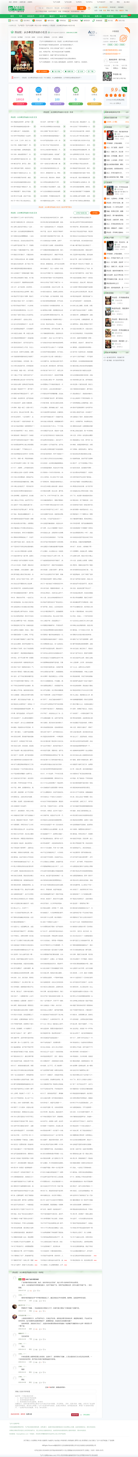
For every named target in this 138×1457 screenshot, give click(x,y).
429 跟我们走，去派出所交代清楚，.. (22, 797)
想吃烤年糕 (118, 333)
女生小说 (122, 20)
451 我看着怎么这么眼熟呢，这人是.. (52, 829)
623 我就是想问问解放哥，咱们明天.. (81, 1093)
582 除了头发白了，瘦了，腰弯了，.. (22, 1033)
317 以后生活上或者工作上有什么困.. (81, 621)
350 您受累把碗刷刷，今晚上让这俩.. (81, 671)
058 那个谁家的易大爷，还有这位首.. (22, 222)
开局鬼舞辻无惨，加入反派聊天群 (118, 279)
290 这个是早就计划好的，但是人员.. (81, 579)
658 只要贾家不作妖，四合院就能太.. (52, 1149)
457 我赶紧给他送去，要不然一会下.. (52, 838)
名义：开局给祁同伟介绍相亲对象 (118, 224)
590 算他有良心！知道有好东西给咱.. (81, 1042)
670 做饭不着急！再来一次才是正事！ (52, 1167)
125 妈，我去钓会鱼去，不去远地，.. (52, 324)
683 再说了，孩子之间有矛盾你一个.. (81, 1186)
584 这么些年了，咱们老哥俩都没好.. (81, 1033)
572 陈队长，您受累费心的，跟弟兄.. (81, 1014)
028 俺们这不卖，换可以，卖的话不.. (22, 163)
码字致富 (120, 189)
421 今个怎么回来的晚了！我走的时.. (52, 783)
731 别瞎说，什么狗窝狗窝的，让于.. (52, 1265)
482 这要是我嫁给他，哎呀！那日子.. (81, 875)
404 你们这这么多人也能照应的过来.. (81, 755)
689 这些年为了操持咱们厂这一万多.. (81, 1195)
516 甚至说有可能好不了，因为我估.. (22, 931)
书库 (20, 16)
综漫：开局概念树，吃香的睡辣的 (68, 11)
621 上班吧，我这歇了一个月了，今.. (22, 1093)
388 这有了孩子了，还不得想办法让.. (52, 732)
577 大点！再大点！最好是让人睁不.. (52, 1024)
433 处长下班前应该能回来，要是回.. (52, 801)
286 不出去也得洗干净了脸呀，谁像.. (52, 574)
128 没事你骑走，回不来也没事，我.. (52, 329)
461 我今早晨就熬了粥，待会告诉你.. (81, 843)
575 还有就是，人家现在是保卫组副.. (81, 1019)
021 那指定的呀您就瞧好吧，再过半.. (81, 150)
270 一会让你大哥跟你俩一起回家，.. (22, 551)
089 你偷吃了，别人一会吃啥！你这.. (52, 268)
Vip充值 (57, 1440)
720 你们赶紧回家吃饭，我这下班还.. (81, 1246)
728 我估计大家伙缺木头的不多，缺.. (52, 1260)
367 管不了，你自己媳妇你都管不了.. (52, 699)
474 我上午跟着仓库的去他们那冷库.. (22, 866)
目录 (81, 71)
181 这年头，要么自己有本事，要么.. (22, 412)
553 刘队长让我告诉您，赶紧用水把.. (52, 987)
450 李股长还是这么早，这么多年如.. (22, 829)
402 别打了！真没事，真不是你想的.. (22, 755)
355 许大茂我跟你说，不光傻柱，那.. (52, 681)
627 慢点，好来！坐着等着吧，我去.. (22, 1102)
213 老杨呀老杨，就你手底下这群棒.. (81, 458)
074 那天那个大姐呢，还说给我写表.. (52, 245)
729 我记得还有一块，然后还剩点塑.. (81, 1260)
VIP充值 (94, 213)
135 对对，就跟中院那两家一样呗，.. (81, 338)
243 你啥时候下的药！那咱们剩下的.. (81, 505)
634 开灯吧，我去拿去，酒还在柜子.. (52, 1112)
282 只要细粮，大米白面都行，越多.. (22, 570)
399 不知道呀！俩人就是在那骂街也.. (22, 750)
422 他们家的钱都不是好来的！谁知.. (81, 783)
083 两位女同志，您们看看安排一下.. (52, 259)
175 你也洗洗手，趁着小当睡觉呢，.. (22, 403)
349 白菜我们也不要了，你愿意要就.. (52, 671)
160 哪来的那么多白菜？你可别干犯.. (22, 380)
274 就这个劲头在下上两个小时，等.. (52, 556)
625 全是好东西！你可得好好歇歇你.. (52, 1098)
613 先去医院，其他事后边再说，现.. (52, 1079)
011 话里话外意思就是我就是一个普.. (51, 136)
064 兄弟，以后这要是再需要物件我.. (22, 231)
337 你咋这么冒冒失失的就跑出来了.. (52, 653)
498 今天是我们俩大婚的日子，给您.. (22, 903)
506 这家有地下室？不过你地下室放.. (81, 912)
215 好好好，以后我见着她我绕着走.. (52, 463)
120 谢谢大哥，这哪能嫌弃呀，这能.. (81, 315)
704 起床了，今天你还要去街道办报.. (81, 1218)
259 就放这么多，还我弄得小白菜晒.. (52, 532)
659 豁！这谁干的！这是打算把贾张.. (81, 1149)
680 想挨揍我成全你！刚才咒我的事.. (81, 1181)
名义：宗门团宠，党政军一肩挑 (117, 147)
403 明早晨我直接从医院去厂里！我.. (52, 755)
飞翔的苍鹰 (118, 300)
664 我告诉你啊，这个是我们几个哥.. (52, 1158)
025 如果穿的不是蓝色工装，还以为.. (22, 159)
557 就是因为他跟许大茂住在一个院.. (81, 991)
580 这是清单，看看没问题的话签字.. (52, 1028)
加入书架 (57, 71)
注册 (100, 10)
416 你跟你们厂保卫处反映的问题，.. (81, 773)
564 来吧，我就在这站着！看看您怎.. (22, 1005)
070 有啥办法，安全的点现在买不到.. (22, 240)
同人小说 (15, 20)
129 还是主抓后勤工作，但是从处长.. (81, 329)
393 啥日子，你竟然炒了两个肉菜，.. (22, 741)
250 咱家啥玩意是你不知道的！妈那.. (22, 519)
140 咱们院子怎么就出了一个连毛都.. (52, 347)
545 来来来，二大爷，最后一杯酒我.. (81, 973)
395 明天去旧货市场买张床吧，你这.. (81, 741)
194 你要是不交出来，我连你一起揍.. (52, 430)
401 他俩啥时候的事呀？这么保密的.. (81, 750)
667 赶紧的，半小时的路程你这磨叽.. (52, 1163)
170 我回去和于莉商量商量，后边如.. (52, 393)
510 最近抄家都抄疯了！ (18, 922)
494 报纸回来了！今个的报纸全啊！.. (81, 894)
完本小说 (86, 16)
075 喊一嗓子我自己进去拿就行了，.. (81, 245)
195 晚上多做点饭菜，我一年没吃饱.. (81, 430)
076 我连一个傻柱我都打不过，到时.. (22, 250)
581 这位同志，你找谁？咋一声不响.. (81, 1028)
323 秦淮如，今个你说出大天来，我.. (81, 630)
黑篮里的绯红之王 (113, 283)
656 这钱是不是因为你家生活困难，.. (81, 1144)
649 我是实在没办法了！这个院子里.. (52, 1135)
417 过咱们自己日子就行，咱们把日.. (22, 778)
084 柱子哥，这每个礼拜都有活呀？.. (81, 259)
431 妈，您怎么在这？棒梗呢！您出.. (81, 797)
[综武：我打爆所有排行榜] (107, 139)
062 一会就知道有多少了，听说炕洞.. (52, 227)
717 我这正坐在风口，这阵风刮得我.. (81, 1242)
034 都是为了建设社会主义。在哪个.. (22, 173)
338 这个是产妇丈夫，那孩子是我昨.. (81, 653)
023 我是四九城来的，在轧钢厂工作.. (51, 154)
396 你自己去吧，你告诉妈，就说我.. (22, 746)
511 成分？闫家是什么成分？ (49, 922)
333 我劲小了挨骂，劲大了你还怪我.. (22, 648)
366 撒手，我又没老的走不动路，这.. (22, 699)
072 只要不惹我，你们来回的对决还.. (81, 240)
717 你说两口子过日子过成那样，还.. (22, 1242)
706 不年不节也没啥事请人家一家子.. (52, 1223)
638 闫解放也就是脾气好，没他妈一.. (81, 1116)
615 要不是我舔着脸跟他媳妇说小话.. (22, 1084)
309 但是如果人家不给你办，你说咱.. (22, 611)
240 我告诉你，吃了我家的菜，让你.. (81, 500)
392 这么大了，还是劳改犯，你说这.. (81, 736)
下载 (126, 10)
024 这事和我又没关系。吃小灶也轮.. (81, 154)
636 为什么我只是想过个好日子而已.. (22, 1116)
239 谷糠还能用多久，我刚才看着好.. (52, 500)
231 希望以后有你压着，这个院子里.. (81, 486)
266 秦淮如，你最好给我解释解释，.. (81, 542)
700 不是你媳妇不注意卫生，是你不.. (52, 1214)
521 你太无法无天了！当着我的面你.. (81, 936)
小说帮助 (34, 1440)
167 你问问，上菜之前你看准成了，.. (52, 389)
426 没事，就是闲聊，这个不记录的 (22, 792)
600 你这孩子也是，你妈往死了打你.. (22, 1061)
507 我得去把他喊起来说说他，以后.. (22, 917)
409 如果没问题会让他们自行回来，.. (52, 764)
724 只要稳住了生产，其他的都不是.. (22, 1255)
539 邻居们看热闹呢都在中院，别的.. (81, 963)
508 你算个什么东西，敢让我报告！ (51, 917)
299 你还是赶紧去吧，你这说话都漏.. (81, 593)
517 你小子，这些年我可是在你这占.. (52, 931)
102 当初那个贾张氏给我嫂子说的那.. (81, 287)
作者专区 (110, 16)
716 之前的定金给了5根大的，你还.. (51, 1242)
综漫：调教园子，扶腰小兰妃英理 (118, 228)
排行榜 (41, 16)
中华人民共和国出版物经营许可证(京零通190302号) (74, 1455)
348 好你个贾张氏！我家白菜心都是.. (22, 671)
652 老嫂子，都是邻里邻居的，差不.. (52, 1140)
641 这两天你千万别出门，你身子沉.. (81, 1121)
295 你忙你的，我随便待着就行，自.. (52, 588)
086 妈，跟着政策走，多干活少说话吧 (52, 264)
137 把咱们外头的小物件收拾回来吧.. (52, 342)
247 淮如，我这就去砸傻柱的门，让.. (22, 514)
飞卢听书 (78, 2)
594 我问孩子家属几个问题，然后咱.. (22, 1052)
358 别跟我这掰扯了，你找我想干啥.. (52, 685)
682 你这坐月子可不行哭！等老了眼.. (52, 1186)
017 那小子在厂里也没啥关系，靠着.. (51, 145)
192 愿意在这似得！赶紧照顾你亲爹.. (81, 426)
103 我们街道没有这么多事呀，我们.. (22, 291)
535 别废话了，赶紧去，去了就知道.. (52, 959)
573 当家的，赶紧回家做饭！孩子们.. (22, 1019)
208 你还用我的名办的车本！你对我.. (22, 454)
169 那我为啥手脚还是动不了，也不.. (22, 393)
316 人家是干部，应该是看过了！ (51, 621)
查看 (127, 352)
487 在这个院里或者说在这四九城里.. (52, 885)
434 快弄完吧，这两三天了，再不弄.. (81, 801)
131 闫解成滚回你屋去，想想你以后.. (52, 333)
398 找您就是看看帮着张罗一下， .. (81, 746)
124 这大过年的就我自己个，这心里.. (22, 324)
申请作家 (113, 7)
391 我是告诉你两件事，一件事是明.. (52, 736)
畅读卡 (122, 10)
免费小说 (98, 16)
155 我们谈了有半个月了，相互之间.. (52, 370)
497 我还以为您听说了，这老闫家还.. (81, 899)
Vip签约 (50, 1440)
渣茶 (118, 245)
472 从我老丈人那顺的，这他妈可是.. (52, 861)
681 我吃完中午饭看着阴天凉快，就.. (22, 1186)
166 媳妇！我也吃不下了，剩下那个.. (22, 389)
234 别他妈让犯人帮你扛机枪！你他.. (81, 491)
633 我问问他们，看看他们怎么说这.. (22, 1112)
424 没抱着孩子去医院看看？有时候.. (52, 787)
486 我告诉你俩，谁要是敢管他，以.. (22, 885)
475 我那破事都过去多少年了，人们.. (52, 866)
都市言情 (51, 20)
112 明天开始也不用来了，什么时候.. (22, 305)
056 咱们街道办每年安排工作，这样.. (52, 217)
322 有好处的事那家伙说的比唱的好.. (52, 630)
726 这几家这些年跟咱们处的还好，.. (81, 1255)
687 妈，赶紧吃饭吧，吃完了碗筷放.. (22, 1195)
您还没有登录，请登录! (18, 1414)
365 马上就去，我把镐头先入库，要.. (81, 695)
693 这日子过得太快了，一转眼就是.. (22, 1204)
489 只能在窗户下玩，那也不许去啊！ (23, 889)
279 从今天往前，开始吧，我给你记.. (22, 565)
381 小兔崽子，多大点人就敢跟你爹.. (22, 722)
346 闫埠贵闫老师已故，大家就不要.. (52, 667)
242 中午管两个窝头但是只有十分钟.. (52, 505)
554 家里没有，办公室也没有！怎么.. (81, 987)
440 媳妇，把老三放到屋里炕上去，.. (81, 811)
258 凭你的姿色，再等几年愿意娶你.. (22, 532)
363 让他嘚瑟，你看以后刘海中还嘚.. (22, 695)
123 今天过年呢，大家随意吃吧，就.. (81, 319)
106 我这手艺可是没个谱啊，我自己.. (22, 296)
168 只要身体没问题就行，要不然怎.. (81, 389)
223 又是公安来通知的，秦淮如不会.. (22, 477)
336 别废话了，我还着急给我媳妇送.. (22, 653)
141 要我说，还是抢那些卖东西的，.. (81, 347)
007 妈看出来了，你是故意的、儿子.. (22, 131)
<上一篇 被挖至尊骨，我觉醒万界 (113, 357)
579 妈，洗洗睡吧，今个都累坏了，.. (22, 1028)
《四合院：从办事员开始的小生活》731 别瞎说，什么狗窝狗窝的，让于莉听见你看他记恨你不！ (51, 77)
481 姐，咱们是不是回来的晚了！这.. (52, 875)
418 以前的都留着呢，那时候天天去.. (52, 778)
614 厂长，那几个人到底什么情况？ (81, 1079)
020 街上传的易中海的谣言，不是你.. (51, 150)
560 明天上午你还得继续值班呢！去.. (81, 996)
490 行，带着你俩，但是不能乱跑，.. (52, 889)
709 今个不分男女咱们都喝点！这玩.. (52, 1228)
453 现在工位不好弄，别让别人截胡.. (22, 834)
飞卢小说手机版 (101, 1440)
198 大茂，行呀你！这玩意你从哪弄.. (81, 435)
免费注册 (22, 2)
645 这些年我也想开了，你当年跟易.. (22, 1130)
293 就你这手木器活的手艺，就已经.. (81, 583)
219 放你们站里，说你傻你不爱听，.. (81, 468)
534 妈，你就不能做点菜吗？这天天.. (22, 959)
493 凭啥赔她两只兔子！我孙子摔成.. (52, 894)
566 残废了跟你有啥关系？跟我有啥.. (81, 1005)
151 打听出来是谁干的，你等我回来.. (22, 366)
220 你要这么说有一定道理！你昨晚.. (22, 472)
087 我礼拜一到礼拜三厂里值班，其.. (81, 264)
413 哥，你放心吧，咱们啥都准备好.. (81, 769)
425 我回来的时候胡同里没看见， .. (81, 787)
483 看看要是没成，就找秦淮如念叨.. (22, 880)
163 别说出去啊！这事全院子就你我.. (22, 384)
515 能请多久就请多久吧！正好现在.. (81, 926)
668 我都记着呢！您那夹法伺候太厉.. (81, 1163)
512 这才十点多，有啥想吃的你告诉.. (81, 922)
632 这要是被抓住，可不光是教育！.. (81, 1107)
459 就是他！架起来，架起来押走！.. (22, 843)
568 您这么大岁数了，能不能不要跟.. (52, 1010)
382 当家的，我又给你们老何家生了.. (52, 722)
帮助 (118, 2)
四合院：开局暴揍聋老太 (121, 298)
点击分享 (94, 104)
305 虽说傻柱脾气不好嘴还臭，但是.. (81, 602)
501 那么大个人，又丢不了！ (20, 908)
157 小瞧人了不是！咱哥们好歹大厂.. (22, 375)
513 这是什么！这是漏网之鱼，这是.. (22, 926)
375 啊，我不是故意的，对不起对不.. (22, 713)
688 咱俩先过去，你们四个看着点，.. (52, 1195)
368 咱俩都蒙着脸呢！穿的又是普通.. (81, 699)
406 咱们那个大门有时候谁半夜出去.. (52, 760)
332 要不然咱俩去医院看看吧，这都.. (81, 644)
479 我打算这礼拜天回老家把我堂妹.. (81, 871)
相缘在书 (21, 1333)
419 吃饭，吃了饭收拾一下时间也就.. (81, 778)
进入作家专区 (103, 7)
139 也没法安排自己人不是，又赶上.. (22, 347)
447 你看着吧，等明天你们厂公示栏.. (22, 824)
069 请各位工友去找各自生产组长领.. (81, 236)
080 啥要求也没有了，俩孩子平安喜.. (52, 254)
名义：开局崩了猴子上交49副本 (117, 258)
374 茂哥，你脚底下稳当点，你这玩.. (81, 709)
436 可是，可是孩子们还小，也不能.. (52, 806)
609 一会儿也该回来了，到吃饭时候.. (22, 1075)
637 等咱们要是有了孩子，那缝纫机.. (52, 1116)
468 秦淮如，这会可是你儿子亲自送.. (22, 857)
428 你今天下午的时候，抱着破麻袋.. (81, 792)
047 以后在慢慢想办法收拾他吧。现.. (51, 191)
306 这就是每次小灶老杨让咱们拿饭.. (22, 607)
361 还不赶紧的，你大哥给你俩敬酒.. (52, 690)
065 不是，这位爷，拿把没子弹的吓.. (52, 231)
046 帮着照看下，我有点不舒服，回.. (22, 191)
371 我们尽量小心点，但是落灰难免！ (82, 704)
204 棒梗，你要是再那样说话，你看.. (81, 444)
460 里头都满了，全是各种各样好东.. (52, 843)
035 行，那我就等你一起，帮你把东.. (51, 173)
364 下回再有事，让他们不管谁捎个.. (52, 695)
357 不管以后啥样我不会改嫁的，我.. (22, 685)
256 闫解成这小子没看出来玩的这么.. (22, 528)
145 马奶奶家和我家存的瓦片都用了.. (22, 356)
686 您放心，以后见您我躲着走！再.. (81, 1191)
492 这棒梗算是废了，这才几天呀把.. (22, 894)
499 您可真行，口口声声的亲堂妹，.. (52, 903)
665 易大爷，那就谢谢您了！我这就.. (81, 1158)
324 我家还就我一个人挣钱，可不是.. (22, 634)
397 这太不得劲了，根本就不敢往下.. (52, 746)
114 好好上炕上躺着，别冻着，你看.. (81, 305)
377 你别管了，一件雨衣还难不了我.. (81, 713)
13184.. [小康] (112, 122)
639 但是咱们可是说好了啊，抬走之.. (22, 1121)
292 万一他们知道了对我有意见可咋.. (52, 583)
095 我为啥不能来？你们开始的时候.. (52, 278)
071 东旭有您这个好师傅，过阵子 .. (51, 240)
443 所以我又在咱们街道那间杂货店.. (81, 815)
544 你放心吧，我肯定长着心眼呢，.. (52, 973)
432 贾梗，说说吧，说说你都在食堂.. (22, 801)
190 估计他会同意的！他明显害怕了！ (23, 426)
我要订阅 (70, 71)
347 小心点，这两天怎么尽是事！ (80, 667)
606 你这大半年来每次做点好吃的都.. (22, 1070)
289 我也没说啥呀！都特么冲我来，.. (52, 579)
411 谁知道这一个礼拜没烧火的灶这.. (22, 769)
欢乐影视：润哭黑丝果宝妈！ (116, 168)
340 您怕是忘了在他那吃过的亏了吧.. (52, 658)
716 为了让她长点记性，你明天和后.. (81, 1237)
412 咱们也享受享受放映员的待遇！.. (52, 769)
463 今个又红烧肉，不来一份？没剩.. (52, 848)
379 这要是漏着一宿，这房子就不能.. (52, 718)
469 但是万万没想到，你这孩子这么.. (52, 857)
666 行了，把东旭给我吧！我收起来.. (22, 1163)
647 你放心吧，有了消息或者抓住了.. (81, 1130)
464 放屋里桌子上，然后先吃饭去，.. (81, 848)
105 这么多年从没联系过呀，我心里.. (81, 291)
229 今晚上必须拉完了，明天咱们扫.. (22, 486)
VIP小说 (75, 16)
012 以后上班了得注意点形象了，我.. (81, 136)
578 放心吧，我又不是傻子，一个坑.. (81, 1024)
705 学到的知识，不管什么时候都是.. (22, 1223)
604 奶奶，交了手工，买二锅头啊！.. (52, 1065)
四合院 (110, 44)
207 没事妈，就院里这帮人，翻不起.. (81, 449)
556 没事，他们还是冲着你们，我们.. (52, 991)
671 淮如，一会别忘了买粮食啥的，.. (81, 1167)
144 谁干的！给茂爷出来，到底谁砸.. (81, 352)
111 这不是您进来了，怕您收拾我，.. (81, 301)
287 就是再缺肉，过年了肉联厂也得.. (81, 574)
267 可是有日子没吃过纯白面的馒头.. (22, 546)
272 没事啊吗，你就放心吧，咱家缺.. (81, 551)
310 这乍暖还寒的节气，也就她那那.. (52, 611)
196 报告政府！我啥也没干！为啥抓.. (22, 435)
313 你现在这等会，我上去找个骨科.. (52, 616)
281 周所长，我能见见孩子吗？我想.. (81, 565)
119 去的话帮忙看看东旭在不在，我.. (52, 315)
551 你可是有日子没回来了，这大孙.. (81, 982)
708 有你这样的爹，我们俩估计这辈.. (22, 1228)
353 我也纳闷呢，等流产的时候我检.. (81, 676)
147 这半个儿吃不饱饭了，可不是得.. (81, 356)
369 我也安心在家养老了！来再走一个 (23, 704)
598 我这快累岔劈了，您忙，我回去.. (52, 1056)
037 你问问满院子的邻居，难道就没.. (22, 177)
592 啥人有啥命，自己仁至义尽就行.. (52, 1047)
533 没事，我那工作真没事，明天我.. (81, 954)
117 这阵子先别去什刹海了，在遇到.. (81, 310)
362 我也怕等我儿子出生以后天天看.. (81, 690)
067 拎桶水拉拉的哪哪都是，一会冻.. (22, 236)
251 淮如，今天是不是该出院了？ (51, 519)
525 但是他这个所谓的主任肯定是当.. (22, 945)
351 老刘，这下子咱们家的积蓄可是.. (22, 676)
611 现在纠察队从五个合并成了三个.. (81, 1075)
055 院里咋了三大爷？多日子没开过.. (22, 217)
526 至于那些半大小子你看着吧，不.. (52, 945)
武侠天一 (118, 311)
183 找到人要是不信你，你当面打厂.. (81, 412)
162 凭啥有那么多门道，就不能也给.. (81, 380)
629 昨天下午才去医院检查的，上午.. (81, 1102)
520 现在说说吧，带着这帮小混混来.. (52, 936)
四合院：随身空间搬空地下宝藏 (117, 271)
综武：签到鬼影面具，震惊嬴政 (117, 287)
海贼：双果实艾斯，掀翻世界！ (117, 211)
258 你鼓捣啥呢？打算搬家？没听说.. (81, 528)
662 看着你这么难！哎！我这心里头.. (81, 1153)
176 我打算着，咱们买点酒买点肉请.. (52, 403)
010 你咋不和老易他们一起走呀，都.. (22, 136)
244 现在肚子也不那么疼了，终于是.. (22, 509)
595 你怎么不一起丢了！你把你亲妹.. (52, 1052)
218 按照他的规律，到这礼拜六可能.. (52, 468)
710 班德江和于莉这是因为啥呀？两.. (81, 1228)
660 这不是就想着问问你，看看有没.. (22, 1153)
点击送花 (19, 104)
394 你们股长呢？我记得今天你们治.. (52, 741)
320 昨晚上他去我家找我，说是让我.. (81, 625)
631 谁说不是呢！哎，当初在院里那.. (52, 1107)
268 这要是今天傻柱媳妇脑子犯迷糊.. (52, 546)
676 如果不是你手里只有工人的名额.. (52, 1177)
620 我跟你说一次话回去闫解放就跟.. (81, 1089)
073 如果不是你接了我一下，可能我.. (22, 245)
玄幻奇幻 (27, 20)
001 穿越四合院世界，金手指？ (21, 122)
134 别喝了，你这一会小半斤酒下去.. (52, 338)
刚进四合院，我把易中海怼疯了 (124, 308)
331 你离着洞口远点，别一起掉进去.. (52, 644)
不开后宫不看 (22, 1315)
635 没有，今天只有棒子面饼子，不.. (81, 1112)
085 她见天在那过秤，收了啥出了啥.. (22, 264)
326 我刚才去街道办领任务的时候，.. (81, 634)
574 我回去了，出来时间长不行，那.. (52, 1019)
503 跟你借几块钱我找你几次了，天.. (81, 908)
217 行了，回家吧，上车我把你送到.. (22, 468)
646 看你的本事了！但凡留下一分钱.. (52, 1130)
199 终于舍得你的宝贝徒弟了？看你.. (22, 440)
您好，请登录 (13, 2)
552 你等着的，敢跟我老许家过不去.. (22, 987)
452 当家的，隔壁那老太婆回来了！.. (81, 829)
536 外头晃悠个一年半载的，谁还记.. (81, 959)
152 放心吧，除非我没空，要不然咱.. (52, 366)
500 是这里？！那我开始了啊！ (80, 903)
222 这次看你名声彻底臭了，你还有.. (81, 472)
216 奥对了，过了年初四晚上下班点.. (81, 463)
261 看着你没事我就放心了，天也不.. (22, 537)
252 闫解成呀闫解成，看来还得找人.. (81, 519)
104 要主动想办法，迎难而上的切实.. (52, 291)
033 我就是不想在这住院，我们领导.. (81, 168)
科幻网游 (75, 20)
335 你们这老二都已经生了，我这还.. (81, 648)
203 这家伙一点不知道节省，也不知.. (52, 444)
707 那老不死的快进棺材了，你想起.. (81, 1223)
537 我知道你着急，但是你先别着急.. (22, 963)
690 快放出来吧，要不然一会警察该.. (22, 1200)
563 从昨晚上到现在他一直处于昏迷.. (81, 1001)
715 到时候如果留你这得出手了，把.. (52, 1237)
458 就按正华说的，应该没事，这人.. (81, 838)
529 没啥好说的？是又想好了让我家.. (52, 950)
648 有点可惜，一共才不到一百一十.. (22, 1135)
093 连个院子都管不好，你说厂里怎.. (81, 273)
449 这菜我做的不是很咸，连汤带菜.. (81, 824)
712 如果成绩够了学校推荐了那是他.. (52, 1232)
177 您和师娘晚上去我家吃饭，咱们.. (81, 403)
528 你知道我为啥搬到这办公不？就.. (22, 950)
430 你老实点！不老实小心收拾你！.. (52, 797)
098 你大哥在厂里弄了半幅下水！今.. (52, 282)
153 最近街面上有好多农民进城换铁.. (81, 366)
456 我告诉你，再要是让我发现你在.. (22, 838)
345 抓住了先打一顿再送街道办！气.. (22, 667)
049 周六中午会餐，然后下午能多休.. (22, 196)
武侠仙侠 (39, 20)
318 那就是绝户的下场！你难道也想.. (22, 625)
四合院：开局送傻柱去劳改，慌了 (125, 330)
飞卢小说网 (56, 2)
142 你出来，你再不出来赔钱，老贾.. (22, 352)
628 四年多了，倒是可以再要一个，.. (52, 1102)
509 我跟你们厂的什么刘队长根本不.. (81, 917)
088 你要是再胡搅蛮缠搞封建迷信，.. (22, 268)
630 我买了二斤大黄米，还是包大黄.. (22, 1107)
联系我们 (85, 1440)
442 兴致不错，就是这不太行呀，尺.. (52, 815)
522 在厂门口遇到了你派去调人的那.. (22, 940)
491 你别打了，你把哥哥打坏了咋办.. (81, 889)
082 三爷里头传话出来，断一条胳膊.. (22, 259)
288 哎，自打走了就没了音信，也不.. (22, 579)
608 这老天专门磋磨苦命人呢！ (80, 1070)
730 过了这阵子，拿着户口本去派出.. (22, 1265)
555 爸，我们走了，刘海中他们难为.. (22, 991)
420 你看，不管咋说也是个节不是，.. (22, 783)
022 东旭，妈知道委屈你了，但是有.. (22, 154)
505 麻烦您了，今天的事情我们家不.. (52, 912)
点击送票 (38, 104)
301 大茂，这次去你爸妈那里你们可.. (52, 597)
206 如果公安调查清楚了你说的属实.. (52, 449)
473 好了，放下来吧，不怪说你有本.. (81, 861)
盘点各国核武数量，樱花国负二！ (118, 164)
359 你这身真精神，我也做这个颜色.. (81, 685)
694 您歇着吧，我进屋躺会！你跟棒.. (52, 1204)
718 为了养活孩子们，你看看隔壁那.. (22, 1246)
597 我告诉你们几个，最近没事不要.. (22, 1056)
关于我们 (27, 1440)
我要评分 (92, 35)
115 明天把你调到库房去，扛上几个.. (22, 310)
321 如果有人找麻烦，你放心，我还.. (22, 630)
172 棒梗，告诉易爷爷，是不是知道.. (22, 398)
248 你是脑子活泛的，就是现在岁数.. (52, 514)
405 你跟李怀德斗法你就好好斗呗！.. (22, 760)
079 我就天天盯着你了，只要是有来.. (22, 254)
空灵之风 (118, 344)
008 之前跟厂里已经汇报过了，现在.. (51, 131)
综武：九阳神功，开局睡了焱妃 (117, 198)
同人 (117, 10)
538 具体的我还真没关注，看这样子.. (52, 963)
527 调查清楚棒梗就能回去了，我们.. (81, 945)
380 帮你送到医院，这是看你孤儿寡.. (81, 718)
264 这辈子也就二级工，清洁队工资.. (22, 542)
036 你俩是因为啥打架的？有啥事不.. (81, 173)
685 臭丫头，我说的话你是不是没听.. (52, 1191)
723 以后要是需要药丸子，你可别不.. (81, 1251)
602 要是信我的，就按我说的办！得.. (81, 1061)
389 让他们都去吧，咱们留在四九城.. (81, 732)
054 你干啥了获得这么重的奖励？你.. (81, 200)
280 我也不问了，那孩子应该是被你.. (52, 565)
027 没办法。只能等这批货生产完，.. (81, 159)
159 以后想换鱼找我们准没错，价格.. (81, 375)
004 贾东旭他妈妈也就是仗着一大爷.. (22, 126)
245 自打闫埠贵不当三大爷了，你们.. (52, 509)
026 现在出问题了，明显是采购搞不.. (51, 159)
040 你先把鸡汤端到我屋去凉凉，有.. (22, 182)
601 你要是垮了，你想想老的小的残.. (52, 1061)
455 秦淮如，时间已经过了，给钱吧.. (81, 834)
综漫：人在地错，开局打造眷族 (117, 160)
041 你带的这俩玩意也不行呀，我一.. (51, 182)
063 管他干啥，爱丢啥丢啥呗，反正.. (81, 227)
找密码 (30, 2)
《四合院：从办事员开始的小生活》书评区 (27, 1272)
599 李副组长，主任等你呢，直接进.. (81, 1056)
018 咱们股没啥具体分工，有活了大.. (81, 145)
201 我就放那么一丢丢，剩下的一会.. (81, 440)
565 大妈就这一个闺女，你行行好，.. (52, 1005)
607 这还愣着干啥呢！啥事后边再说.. (52, 1070)
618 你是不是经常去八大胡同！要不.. (22, 1089)
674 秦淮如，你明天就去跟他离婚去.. (81, 1172)
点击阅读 (44, 71)
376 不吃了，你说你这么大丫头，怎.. (52, 713)
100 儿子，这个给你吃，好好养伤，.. (22, 287)
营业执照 (95, 1455)
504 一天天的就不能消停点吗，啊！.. (22, 912)
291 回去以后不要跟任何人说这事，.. (22, 583)
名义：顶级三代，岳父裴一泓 (116, 152)
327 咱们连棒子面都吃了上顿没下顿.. (22, 639)
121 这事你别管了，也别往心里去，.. (22, 319)
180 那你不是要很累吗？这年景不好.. (81, 407)
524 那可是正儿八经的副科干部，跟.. (81, 940)
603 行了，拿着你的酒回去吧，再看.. (22, 1065)
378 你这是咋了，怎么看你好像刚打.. (22, 718)
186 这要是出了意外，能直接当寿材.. (81, 417)
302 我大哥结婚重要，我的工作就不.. (81, 597)
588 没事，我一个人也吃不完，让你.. (22, 1042)
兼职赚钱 (124, 16)
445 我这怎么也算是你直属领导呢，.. (52, 820)
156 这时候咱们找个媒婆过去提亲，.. (81, 370)
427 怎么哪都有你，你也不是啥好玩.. (52, 792)
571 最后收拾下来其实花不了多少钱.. (52, 1014)
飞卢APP (88, 2)
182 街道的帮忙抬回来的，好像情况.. (52, 412)
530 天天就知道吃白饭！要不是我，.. (81, 950)
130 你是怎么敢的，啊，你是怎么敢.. (22, 333)
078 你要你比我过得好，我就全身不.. (81, 250)
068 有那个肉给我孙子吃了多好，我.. (52, 236)
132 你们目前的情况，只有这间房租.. (81, 333)
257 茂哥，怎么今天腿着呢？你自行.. (52, 528)
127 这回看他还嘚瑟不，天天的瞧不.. (22, 329)
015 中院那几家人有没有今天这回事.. (81, 140)
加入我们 (127, 2)
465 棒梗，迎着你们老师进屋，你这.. (22, 852)
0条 (36, 1301)
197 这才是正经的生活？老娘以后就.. (52, 435)
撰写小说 (78, 1440)
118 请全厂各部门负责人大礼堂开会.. (22, 315)
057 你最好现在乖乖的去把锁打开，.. (81, 217)
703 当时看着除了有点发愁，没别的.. (52, 1218)
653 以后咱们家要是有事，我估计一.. (81, 1140)
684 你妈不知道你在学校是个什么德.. (22, 1191)
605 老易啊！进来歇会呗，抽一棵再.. (81, 1065)
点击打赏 (57, 104)
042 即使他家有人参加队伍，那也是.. (81, 182)
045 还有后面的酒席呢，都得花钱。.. (81, 187)
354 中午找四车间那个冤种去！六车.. (22, 681)
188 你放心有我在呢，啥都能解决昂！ (52, 421)
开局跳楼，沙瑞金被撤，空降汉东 (118, 143)
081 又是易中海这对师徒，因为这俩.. (81, 254)
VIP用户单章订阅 (81, 213)
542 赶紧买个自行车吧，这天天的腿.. (81, 968)
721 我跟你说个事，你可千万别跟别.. (22, 1251)
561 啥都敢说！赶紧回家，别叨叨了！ (23, 1001)
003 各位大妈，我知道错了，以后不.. (81, 122)
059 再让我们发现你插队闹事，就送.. (52, 222)
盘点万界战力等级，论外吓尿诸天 (46, 11)
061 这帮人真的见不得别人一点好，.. (22, 227)
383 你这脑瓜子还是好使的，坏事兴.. (81, 722)
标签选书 (30, 16)
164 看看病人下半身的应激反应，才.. (52, 384)
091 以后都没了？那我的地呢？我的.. (22, 273)
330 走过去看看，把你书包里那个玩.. (22, 644)
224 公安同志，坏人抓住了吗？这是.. (52, 477)
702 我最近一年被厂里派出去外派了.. (22, 1218)
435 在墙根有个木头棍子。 (19, 806)
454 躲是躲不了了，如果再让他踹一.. (52, 834)
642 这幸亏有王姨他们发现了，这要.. (22, 1126)
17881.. (20, 1343)
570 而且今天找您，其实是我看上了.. (22, 1014)
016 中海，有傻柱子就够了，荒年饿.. (22, 145)
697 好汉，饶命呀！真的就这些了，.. (52, 1209)
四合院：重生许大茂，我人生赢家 (125, 319)
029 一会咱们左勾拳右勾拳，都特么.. (51, 163)
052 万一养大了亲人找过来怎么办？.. (22, 200)
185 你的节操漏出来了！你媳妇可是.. (52, 417)
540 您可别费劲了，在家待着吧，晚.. (22, 968)
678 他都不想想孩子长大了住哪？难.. (22, 1181)
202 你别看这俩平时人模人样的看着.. (22, 444)
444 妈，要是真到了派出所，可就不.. (22, 820)
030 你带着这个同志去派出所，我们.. (81, 163)
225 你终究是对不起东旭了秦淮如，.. (81, 477)
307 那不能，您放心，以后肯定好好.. (52, 607)
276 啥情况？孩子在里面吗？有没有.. (22, 560)
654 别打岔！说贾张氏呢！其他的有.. (22, 1144)
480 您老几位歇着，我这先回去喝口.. (22, 875)
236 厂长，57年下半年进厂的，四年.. (52, 495)
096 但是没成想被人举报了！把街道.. (81, 278)
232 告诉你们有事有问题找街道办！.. (22, 491)
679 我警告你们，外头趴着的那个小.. (52, 1181)
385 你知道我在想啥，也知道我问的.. (52, 727)
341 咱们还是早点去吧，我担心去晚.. (81, 658)
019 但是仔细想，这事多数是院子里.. (22, 150)
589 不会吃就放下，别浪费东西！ (51, 1042)
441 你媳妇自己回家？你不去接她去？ (23, 815)
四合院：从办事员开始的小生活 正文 (24, 117)
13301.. (20, 1295)
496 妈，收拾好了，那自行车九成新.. (52, 899)
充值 (104, 10)
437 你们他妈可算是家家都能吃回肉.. (81, 806)
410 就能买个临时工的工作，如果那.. (81, 764)
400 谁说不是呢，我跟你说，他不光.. (52, 750)
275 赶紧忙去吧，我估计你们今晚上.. (81, 556)
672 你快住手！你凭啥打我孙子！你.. (22, 1172)
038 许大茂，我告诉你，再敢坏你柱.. (51, 177)
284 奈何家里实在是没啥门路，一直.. (81, 570)
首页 (12, 16)
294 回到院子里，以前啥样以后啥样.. (22, 588)
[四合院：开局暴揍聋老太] (108, 304)
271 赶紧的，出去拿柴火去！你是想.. (52, 551)
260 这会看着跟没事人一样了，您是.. (81, 532)
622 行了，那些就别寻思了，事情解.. (52, 1093)
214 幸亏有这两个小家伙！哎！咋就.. (22, 463)
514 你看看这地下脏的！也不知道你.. (52, 926)
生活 (116, 44)
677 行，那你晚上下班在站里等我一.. (81, 1177)
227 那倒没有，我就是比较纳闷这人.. (52, 481)
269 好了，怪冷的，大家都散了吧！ (81, 546)
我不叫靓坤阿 (54, 32)
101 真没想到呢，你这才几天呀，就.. (52, 287)
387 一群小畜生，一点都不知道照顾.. (22, 732)
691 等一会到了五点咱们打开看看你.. (52, 1200)
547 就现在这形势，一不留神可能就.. (52, 977)
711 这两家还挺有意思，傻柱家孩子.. (22, 1232)
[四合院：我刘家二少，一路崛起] (108, 348)
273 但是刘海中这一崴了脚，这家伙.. (22, 556)
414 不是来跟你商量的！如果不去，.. (22, 773)
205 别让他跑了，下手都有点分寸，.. (22, 449)
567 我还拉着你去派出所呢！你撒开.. (22, 1010)
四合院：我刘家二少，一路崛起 (124, 341)
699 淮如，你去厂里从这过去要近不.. (22, 1214)
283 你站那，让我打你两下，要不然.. (52, 570)
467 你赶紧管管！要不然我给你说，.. (81, 852)
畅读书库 (63, 16)
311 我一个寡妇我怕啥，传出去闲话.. (81, 611)
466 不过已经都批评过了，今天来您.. (52, 852)
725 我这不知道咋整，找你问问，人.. (52, 1255)
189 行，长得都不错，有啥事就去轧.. (81, 421)
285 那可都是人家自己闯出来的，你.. (22, 574)
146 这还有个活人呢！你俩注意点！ (51, 356)
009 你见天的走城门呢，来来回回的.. (81, 131)
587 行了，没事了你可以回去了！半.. (81, 1038)
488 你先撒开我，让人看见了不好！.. (81, 885)
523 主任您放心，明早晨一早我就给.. (52, 940)
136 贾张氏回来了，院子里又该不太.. (22, 342)
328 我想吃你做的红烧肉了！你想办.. (52, 639)
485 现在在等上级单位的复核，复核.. (81, 880)
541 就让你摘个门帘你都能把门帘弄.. (52, 968)
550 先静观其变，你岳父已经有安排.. (52, 982)
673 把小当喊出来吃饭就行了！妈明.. (52, 1172)
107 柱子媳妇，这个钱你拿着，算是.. (52, 296)
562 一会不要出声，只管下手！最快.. (52, 1001)
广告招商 (111, 1440)
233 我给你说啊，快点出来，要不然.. (52, 491)
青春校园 (99, 20)
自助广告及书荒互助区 (29, 1279)
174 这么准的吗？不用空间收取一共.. (81, 398)
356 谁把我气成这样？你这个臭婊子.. (81, 681)
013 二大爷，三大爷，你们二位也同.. (22, 140)
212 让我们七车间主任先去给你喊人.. (52, 458)
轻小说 (110, 20)
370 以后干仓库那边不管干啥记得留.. (52, 704)
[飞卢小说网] (17, 11)
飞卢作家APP (101, 2)
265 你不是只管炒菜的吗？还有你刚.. (52, 542)
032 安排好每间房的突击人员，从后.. (51, 168)
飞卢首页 (21, 25)
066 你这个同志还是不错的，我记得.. (81, 231)
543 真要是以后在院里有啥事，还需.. (22, 973)
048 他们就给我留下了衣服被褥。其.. (81, 191)
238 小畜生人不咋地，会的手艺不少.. (22, 500)
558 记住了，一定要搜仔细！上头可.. (22, 996)
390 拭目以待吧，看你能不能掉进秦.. (22, 736)
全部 (127, 112)
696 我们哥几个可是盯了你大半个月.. (22, 1209)
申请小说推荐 (42, 1440)
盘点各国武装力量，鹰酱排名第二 (118, 177)
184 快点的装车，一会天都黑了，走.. (22, 417)
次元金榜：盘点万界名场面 (116, 275)
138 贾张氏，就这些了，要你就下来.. (81, 342)
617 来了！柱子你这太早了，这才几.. (81, 1084)
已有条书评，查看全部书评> (55, 1387)
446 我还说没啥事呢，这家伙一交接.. (81, 820)
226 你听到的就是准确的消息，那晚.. (22, 481)
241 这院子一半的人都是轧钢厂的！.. (22, 505)
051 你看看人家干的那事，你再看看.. (81, 196)
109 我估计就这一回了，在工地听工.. (22, 301)
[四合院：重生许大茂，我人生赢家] (108, 326)
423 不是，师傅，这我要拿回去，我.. (22, 787)
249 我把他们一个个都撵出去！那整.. (81, 514)
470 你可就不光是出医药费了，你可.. (81, 857)
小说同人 (120, 303)
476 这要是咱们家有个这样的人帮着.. (81, 866)
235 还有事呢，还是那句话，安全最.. (22, 495)
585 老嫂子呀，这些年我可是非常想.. (22, 1038)
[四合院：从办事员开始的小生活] (22, 72)
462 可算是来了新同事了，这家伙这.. (22, 848)
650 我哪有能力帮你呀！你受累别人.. (81, 1135)
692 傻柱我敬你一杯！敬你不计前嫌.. (81, 1200)
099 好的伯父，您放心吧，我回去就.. (81, 282)
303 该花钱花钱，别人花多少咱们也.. (22, 602)
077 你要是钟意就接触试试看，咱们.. (52, 250)
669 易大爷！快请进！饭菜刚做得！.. (22, 1167)
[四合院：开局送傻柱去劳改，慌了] (108, 337)
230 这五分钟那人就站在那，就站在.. (52, 486)
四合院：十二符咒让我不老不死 (117, 207)
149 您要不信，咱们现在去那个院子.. (52, 361)
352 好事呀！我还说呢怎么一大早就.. (52, 676)
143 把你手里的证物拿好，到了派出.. (52, 352)
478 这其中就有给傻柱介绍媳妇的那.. (52, 871)
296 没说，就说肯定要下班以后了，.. (81, 588)
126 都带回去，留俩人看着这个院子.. (81, 324)
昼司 (118, 134)
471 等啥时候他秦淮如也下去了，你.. (22, 861)
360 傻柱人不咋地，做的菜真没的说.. (22, 690)
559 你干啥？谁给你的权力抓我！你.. (52, 996)
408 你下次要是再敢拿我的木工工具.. (22, 764)
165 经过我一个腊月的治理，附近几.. (81, 384)
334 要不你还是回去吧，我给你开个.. (52, 648)
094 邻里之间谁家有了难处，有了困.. (22, 278)
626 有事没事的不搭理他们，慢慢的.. (81, 1098)
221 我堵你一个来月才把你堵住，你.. (52, 472)
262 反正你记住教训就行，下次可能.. (52, 537)
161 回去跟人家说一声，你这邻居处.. (52, 380)
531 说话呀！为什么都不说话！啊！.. (22, 954)
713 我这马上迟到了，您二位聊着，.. (81, 1232)
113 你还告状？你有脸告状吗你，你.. (52, 305)
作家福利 (121, 7)
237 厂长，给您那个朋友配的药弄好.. (81, 495)
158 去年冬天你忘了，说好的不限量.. (52, 375)
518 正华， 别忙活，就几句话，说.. (81, 931)
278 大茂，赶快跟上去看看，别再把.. (81, 560)
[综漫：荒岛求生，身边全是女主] (107, 250)
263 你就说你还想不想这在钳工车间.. (81, 537)
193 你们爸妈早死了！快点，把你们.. (22, 430)
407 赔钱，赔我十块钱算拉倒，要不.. (81, 760)
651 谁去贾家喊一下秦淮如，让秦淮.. (22, 1140)
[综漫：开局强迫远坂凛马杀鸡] (107, 195)
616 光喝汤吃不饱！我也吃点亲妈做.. (52, 1084)
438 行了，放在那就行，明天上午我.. (22, 811)
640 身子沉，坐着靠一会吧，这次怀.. (52, 1121)
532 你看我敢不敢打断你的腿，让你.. (52, 954)
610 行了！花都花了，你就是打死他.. (52, 1075)
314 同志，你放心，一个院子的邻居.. (81, 616)
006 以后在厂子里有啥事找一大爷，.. (81, 126)
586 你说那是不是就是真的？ (49, 1038)
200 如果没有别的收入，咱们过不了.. (52, 440)
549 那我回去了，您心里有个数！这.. (22, 982)
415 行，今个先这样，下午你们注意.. (52, 773)
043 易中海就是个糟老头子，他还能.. (22, 187)
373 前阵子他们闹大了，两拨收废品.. (52, 709)
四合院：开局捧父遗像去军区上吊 (118, 232)
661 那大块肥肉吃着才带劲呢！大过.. (52, 1153)
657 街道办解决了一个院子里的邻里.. (22, 1149)
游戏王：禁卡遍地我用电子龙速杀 (118, 215)
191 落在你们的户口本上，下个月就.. (52, 426)
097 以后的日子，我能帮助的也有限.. (22, 282)
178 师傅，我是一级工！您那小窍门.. (22, 407)
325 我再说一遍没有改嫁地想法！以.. (52, 634)
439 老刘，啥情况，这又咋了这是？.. (52, 811)
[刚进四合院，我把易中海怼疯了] (108, 315)
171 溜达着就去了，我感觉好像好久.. (81, 393)
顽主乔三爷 (21, 1305)
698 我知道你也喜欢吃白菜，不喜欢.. (81, 1209)
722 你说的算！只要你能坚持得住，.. (52, 1251)
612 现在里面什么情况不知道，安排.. (22, 1079)
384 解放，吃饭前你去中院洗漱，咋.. (22, 727)
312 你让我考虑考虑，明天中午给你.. (22, 616)
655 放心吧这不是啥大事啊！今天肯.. (52, 1144)
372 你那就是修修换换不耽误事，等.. (22, 709)
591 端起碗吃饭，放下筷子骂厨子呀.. (22, 1047)
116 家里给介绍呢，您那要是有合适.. (52, 310)
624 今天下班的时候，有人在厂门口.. (22, 1098)
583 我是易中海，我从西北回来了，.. (52, 1033)
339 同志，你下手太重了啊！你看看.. (22, 658)
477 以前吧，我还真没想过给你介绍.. (22, 871)
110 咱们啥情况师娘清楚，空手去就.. (52, 301)
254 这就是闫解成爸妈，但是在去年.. (52, 523)
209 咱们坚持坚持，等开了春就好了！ (52, 454)
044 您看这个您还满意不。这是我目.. (51, 187)
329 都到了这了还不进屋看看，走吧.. (81, 639)
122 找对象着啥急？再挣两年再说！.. (52, 319)
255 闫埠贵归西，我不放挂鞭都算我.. (81, 523)
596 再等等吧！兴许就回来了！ (80, 1052)
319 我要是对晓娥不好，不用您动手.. (52, 625)
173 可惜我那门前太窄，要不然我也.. (52, 398)
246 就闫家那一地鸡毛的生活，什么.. (81, 509)
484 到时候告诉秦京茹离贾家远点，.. (52, 880)
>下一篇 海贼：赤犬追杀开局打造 (113, 360)
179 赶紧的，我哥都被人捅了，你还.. (52, 407)
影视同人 (46, 25)
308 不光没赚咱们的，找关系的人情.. (81, 607)
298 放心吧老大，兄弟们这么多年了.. (52, 593)
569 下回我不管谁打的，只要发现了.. (81, 1010)
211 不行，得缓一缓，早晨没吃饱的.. (22, 458)
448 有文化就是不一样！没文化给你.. (52, 824)
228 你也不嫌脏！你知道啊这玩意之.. (81, 481)
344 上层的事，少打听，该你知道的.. (81, 662)
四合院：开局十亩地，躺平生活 (117, 203)
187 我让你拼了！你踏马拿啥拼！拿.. (22, 421)
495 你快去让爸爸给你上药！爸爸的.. (22, 899)
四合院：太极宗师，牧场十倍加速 (118, 220)
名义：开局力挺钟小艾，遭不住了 (118, 173)
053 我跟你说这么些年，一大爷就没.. (51, 200)
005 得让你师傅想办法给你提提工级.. (51, 126)
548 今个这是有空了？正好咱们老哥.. (81, 977)
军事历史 (63, 20)
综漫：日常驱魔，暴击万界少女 (117, 156)
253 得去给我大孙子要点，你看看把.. (22, 523)
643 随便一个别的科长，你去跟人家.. (52, 1126)
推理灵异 (87, 20)
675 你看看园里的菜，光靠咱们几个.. (22, 1177)
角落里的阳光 (119, 322)
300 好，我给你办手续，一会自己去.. (22, 597)
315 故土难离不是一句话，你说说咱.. (22, 621)
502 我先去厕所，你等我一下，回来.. (52, 908)
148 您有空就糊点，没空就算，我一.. (22, 361)
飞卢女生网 (67, 2)
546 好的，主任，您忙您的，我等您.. (22, 977)
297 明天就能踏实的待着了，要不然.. (22, 593)
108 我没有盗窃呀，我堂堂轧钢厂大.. (81, 296)
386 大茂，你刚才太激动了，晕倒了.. (81, 727)
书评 (111, 2)
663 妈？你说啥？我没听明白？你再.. (22, 1158)
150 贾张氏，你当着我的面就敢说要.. (81, 361)
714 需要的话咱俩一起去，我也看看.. (22, 1237)
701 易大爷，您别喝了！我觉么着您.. (81, 1214)
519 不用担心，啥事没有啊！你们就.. (22, 936)
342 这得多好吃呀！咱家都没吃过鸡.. (22, 662)
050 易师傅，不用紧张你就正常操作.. (51, 196)
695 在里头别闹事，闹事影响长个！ (81, 1204)
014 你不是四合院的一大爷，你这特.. (51, 140)
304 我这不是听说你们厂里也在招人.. (52, 602)
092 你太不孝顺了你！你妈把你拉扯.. (52, 273)
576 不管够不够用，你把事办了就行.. (22, 1024)
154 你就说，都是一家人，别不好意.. (22, 370)
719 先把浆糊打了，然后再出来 (50, 1246)
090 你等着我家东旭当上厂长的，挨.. (81, 268)
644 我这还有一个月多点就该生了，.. (81, 1126)
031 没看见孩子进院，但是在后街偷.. (22, 168)
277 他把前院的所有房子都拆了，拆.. (52, 560)
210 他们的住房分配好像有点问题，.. (81, 454)
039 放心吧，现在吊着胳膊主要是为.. (81, 177)
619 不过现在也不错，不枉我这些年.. (52, 1089)
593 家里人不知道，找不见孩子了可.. (81, 1047)
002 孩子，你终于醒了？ (48, 122)
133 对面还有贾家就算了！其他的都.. (22, 338)
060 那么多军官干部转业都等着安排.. (81, 222)
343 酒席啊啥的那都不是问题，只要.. (52, 662)
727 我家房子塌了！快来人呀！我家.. (22, 1260)
